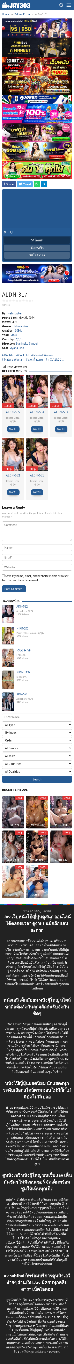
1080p (18, 330)
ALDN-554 (37, 412)
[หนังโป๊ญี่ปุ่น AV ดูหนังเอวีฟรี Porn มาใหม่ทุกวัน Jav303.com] (16, 5)
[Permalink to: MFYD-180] (37, 811)
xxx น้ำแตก (35, 359)
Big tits (9, 355)
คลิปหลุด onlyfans (34, 1352)
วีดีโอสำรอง (37, 255)
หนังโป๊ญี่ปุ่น (55, 359)
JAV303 (46, 911)
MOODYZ (17, 1234)
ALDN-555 (13, 412)
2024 (13, 335)
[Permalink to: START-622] (61, 846)
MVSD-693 (37, 859)
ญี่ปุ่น (19, 339)
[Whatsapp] (37, 184)
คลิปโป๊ (47, 954)
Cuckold (23, 355)
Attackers (21, 610)
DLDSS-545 (13, 859)
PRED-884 (61, 825)
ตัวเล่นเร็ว (37, 248)
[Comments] (12, 232)
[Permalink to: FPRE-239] (13, 811)
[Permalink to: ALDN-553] (61, 391)
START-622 (61, 859)
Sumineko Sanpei (27, 343)
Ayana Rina (17, 348)
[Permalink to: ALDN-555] (13, 391)
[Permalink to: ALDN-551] (37, 454)
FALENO (20, 654)
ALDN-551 (37, 475)
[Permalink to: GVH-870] (37, 881)
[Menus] (69, 5)
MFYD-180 (37, 825)
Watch (13, 429)
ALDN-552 (13, 475)
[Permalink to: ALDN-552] (13, 454)
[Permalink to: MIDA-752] (13, 881)
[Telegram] (44, 184)
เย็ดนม (59, 1059)
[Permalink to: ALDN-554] (37, 391)
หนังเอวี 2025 (31, 911)
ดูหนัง (60, 962)
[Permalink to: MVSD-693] (37, 846)
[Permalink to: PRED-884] (61, 811)
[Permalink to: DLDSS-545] (13, 846)
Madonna (12, 1317)
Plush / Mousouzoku (26, 632)
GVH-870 (37, 894)
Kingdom (21, 676)
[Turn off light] (5, 232)
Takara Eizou (21, 326)
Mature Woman (13, 359)
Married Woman (43, 355)
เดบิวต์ (47, 1138)
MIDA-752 (12, 894)
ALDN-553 (61, 412)
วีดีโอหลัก (37, 240)
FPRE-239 (13, 825)
